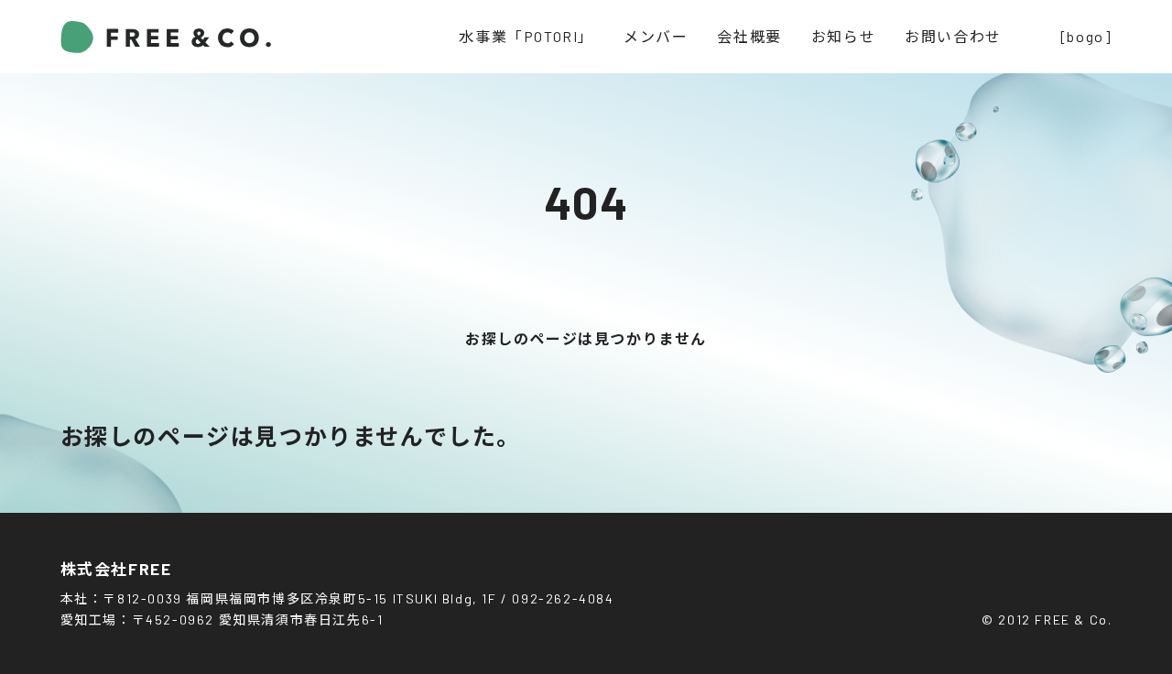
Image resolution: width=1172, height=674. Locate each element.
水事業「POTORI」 (526, 36)
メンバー (656, 36)
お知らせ (843, 36)
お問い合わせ (953, 36)
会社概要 (749, 36)
